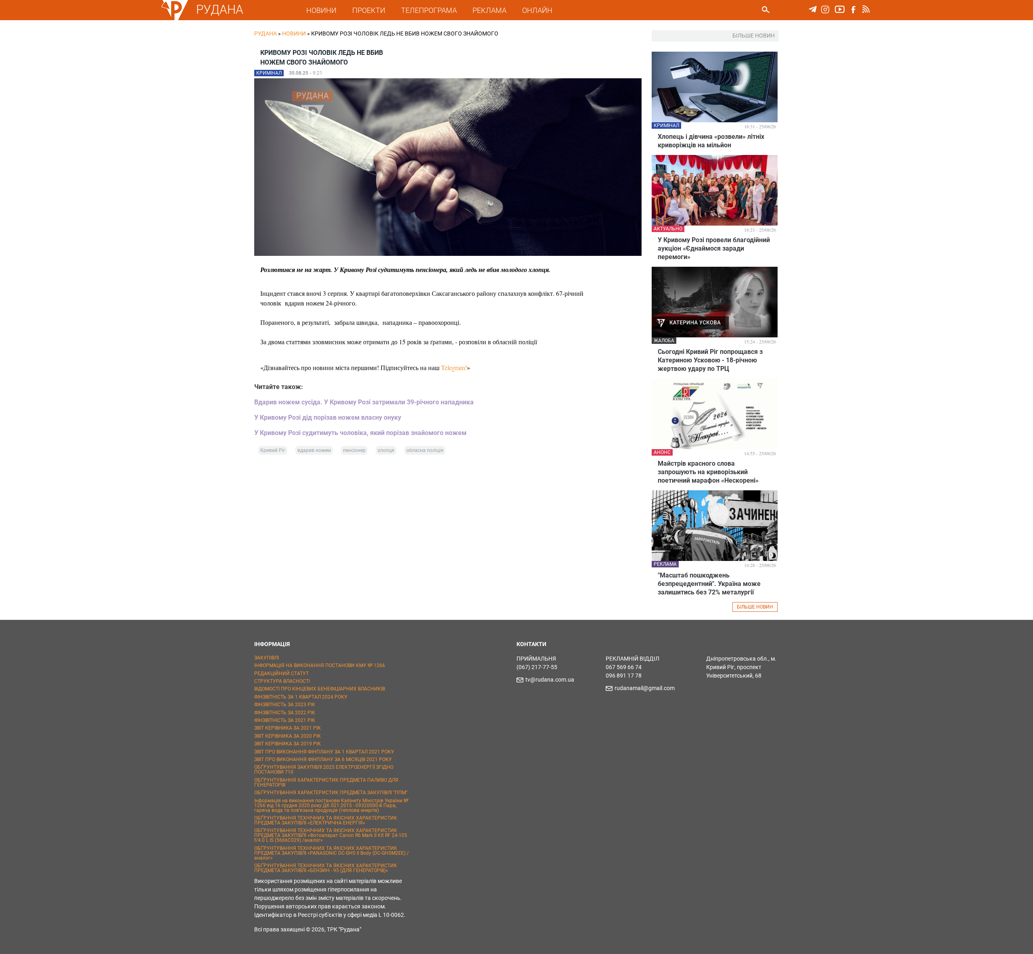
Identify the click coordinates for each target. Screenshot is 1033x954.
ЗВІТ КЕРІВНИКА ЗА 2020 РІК (287, 736)
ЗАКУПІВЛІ (266, 658)
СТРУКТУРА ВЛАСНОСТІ (282, 681)
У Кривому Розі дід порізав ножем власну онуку (327, 417)
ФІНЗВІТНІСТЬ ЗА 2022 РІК (284, 713)
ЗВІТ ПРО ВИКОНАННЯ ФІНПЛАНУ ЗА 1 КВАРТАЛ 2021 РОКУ (324, 752)
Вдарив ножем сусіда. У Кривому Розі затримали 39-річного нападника (364, 402)
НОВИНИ (321, 10)
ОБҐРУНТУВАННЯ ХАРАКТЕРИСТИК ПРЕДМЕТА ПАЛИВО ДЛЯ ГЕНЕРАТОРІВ (326, 782)
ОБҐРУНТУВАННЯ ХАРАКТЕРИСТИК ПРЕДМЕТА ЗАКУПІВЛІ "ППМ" (331, 792)
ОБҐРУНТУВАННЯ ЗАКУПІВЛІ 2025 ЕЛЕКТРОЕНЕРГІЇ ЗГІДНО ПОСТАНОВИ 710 (323, 769)
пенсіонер (354, 450)
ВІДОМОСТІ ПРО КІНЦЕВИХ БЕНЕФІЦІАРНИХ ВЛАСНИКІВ (319, 689)
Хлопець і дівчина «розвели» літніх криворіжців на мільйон (711, 141)
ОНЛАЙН (537, 10)
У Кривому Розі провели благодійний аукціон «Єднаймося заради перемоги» (714, 248)
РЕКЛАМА (489, 10)
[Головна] (174, 18)
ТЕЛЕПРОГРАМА (429, 10)
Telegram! (454, 367)
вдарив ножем (314, 450)
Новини (294, 33)
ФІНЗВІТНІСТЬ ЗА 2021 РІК (284, 720)
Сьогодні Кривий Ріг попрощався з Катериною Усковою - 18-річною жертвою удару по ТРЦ (710, 360)
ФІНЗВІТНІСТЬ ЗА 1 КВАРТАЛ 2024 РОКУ (300, 697)
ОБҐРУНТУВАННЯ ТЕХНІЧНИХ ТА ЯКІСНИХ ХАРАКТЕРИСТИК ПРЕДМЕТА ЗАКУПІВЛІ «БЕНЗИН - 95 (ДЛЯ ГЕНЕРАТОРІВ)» (325, 868)
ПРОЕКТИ (368, 10)
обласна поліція (424, 450)
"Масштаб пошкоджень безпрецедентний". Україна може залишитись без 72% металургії (709, 583)
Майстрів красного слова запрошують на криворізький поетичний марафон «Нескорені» (708, 472)
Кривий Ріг (272, 450)
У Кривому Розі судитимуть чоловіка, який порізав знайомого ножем (360, 433)
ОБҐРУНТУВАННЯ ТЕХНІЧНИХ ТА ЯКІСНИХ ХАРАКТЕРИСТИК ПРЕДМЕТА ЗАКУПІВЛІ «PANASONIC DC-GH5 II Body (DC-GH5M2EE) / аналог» (331, 853)
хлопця (386, 450)
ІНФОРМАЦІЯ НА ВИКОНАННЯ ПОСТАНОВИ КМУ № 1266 (319, 665)
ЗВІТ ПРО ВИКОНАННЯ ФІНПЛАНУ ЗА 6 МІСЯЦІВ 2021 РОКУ (323, 759)
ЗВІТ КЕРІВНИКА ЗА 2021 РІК (287, 728)
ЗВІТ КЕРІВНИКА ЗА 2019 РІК (287, 744)
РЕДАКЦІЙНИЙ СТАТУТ (281, 673)
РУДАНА (219, 9)
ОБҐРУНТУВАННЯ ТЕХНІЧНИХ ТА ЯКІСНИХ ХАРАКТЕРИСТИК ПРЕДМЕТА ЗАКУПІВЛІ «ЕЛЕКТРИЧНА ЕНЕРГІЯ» (325, 820)
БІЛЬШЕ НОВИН (755, 607)
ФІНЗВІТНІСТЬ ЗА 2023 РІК (284, 704)
